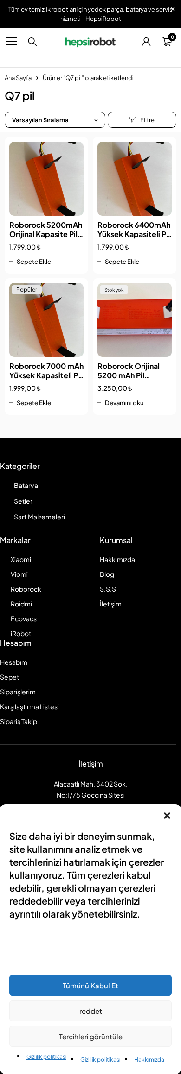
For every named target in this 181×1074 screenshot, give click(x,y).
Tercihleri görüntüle (91, 1036)
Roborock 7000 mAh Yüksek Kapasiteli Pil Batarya (46, 375)
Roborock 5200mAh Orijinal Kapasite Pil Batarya (45, 234)
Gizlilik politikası (46, 1056)
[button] (167, 815)
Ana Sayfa (18, 77)
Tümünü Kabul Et (90, 985)
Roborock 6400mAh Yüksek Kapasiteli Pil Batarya (133, 234)
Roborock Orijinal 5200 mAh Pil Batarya (128, 375)
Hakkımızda (149, 1059)
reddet (90, 1010)
